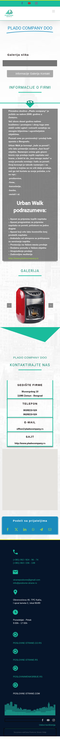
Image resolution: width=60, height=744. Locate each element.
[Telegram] (41, 529)
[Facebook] (8, 529)
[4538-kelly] (30, 286)
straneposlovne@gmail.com (26, 580)
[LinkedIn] (25, 529)
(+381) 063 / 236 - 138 (24, 563)
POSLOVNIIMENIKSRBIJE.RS (27, 676)
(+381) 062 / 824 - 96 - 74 (25, 559)
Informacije (22, 73)
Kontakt (45, 73)
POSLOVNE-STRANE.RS (25, 660)
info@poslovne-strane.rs (25, 583)
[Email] (50, 529)
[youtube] (48, 720)
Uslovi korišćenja (47, 725)
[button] (9, 305)
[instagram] (53, 720)
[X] (16, 529)
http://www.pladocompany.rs (23, 258)
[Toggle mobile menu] (53, 11)
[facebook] (42, 720)
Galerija (35, 73)
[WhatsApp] (33, 529)
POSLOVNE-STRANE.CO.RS (27, 643)
